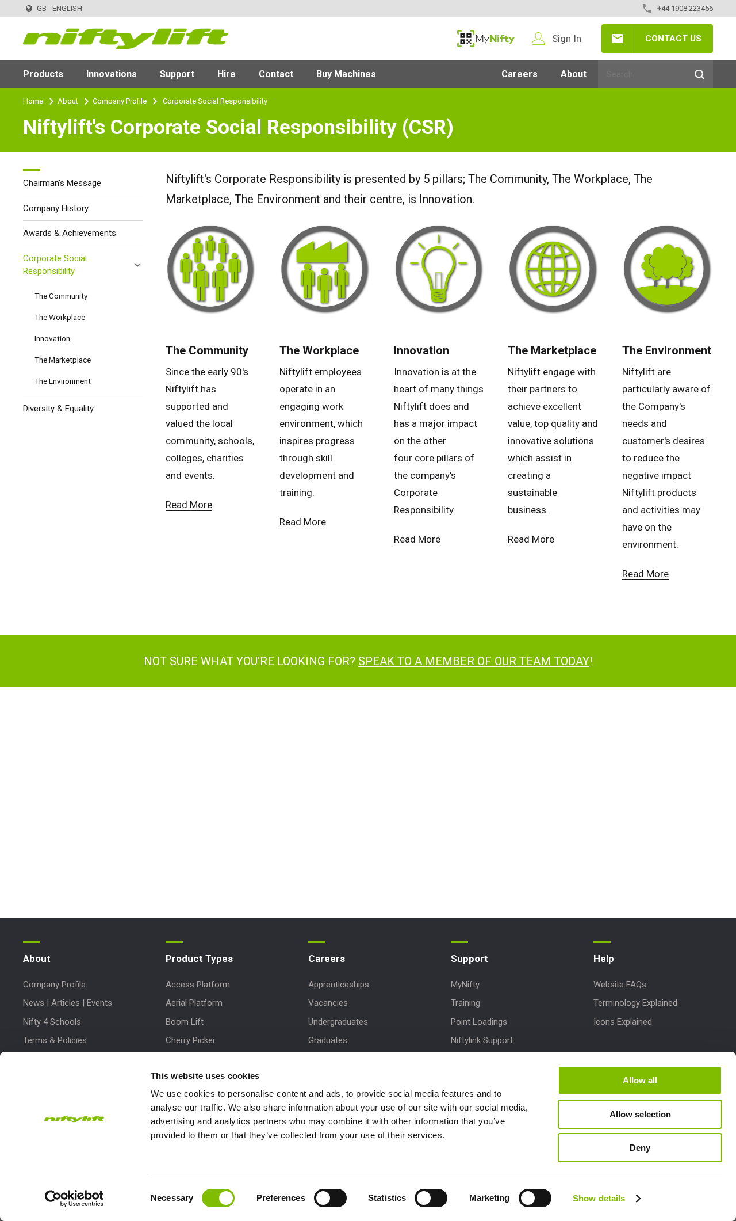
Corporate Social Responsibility (55, 264)
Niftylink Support (482, 1040)
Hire (226, 73)
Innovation (421, 350)
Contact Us (673, 38)
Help (603, 958)
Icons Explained (622, 1022)
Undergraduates (338, 1022)
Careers (519, 73)
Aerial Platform (194, 1003)
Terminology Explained (635, 1003)
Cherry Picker (191, 1040)
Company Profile (120, 101)
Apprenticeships (338, 984)
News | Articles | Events (67, 1003)
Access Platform (198, 984)
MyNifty (486, 38)
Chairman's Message (62, 183)
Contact (276, 73)
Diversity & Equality (58, 408)
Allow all (640, 1080)
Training (465, 1003)
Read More (189, 504)
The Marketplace (552, 350)
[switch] (330, 1198)
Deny (640, 1148)
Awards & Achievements (69, 233)
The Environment (666, 350)
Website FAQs (619, 984)
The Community (207, 350)
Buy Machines (346, 73)
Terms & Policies (55, 1040)
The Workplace (319, 350)
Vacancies (328, 1003)
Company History (56, 208)
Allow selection (640, 1114)
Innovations (111, 73)
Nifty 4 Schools (52, 1022)
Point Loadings (479, 1022)
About (573, 73)
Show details (599, 1198)
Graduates (327, 1040)
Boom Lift (185, 1022)
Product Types (199, 958)
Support (177, 73)
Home (33, 101)
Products (43, 73)
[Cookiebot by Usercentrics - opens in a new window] (74, 1198)
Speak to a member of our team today (473, 661)
